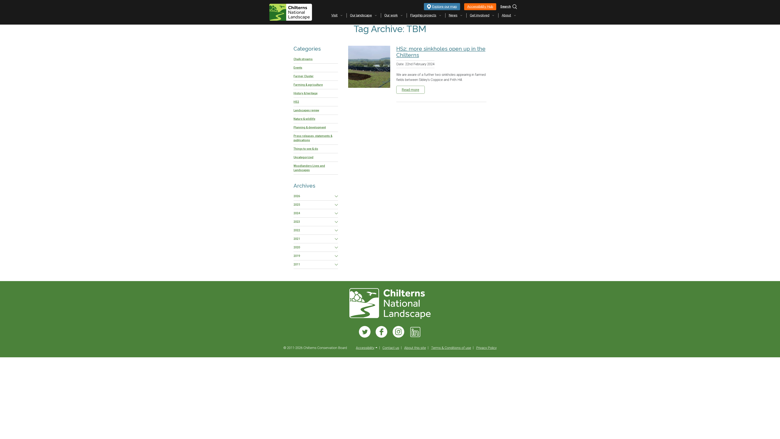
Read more (410, 90)
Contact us (390, 347)
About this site (415, 347)
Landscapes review (306, 110)
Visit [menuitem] (334, 15)
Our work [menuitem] (391, 15)
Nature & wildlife (304, 119)
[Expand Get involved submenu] (493, 15)
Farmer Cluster (304, 76)
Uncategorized (303, 157)
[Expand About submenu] (515, 15)
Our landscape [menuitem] (361, 15)
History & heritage (305, 93)
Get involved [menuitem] (479, 15)
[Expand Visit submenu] (341, 15)
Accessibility (365, 347)
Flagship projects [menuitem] (423, 15)
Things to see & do (306, 148)
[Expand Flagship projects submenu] (440, 15)
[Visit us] (365, 332)
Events (298, 67)
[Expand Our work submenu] (402, 15)
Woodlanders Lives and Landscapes (309, 168)
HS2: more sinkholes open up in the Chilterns (440, 52)
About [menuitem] (506, 15)
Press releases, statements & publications (313, 138)
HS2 (296, 101)
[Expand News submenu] (461, 15)
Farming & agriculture (308, 84)
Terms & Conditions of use (451, 347)
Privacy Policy (486, 347)
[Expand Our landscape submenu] (376, 15)
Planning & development (310, 127)
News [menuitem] (453, 15)
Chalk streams (303, 59)
